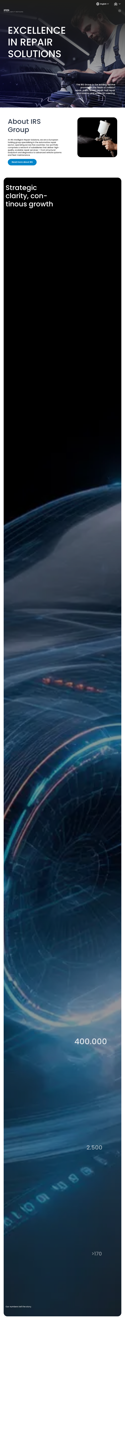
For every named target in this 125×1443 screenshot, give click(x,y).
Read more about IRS (22, 162)
